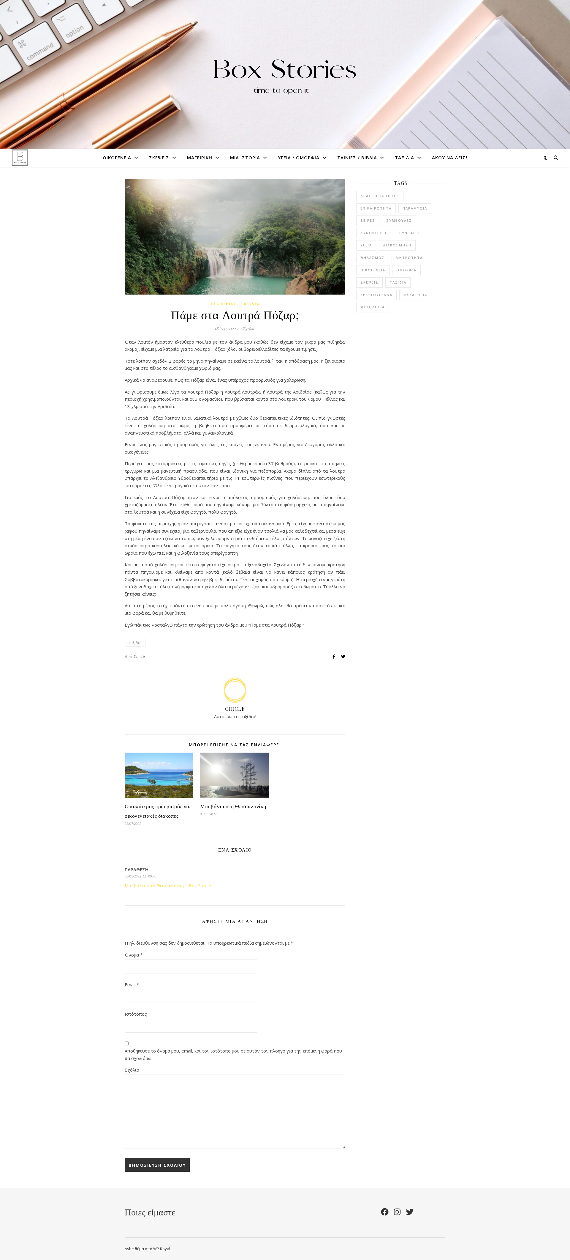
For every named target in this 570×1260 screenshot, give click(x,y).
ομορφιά (406, 270)
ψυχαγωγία (415, 294)
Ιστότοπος (136, 1014)
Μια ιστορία (245, 158)
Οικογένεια (117, 158)
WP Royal (161, 1248)
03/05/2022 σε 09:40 (140, 876)
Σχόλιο (132, 1070)
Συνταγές (410, 233)
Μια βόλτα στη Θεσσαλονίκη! (233, 806)
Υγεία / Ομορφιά (298, 158)
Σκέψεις (159, 158)
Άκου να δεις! (449, 158)
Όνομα (133, 955)
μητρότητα (409, 257)
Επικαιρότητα (376, 208)
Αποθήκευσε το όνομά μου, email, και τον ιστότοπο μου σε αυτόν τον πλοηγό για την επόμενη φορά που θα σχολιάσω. (233, 1054)
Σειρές (367, 220)
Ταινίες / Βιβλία (357, 158)
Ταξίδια (404, 158)
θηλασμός (372, 257)
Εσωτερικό (224, 303)
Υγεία (366, 245)
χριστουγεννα (376, 294)
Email (132, 984)
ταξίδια (135, 642)
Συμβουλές (399, 220)
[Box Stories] (285, 74)
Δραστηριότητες (379, 196)
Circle (139, 656)
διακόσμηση (397, 245)
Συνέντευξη (374, 233)
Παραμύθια (415, 208)
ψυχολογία (372, 307)
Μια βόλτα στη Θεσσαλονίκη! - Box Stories (169, 885)
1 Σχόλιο (248, 328)
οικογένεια (372, 270)
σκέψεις (369, 282)
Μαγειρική (199, 158)
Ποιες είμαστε (150, 1212)
